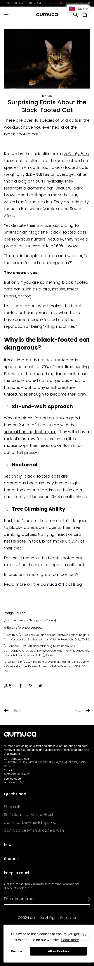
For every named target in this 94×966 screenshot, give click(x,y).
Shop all (12, 806)
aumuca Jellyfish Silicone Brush (34, 830)
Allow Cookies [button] (58, 951)
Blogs (47, 96)
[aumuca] (47, 14)
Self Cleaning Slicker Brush (29, 814)
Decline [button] (16, 951)
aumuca (61, 584)
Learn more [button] (70, 940)
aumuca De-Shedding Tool (30, 822)
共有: (8, 686)
